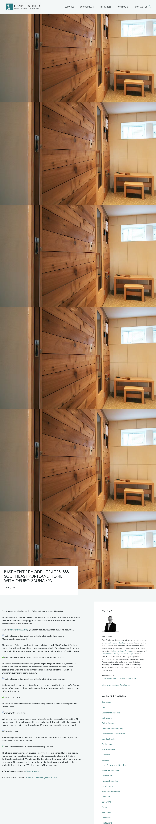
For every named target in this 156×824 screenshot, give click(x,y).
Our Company (87, 7)
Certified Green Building (112, 728)
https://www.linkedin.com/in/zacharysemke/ (119, 678)
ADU (104, 707)
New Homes (107, 786)
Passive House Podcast (122, 651)
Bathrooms (107, 718)
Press (104, 807)
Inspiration (107, 775)
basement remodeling (18, 629)
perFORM (106, 802)
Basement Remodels (111, 712)
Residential (107, 817)
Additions (106, 702)
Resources (105, 7)
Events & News (108, 749)
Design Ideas (107, 744)
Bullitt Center (108, 723)
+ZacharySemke (32, 771)
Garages (105, 760)
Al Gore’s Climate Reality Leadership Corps (124, 652)
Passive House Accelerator (114, 642)
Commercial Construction (113, 733)
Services (69, 7)
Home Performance (110, 770)
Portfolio (122, 7)
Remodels (106, 812)
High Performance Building (114, 765)
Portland (106, 796)
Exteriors (106, 754)
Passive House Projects (112, 791)
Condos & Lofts (108, 739)
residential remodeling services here (41, 777)
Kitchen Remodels (110, 781)
